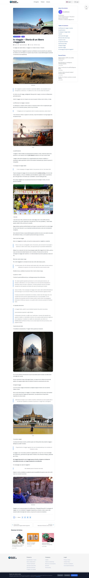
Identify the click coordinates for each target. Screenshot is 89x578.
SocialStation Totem (31, 559)
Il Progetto (36, 2)
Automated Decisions (69, 565)
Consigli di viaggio (62, 45)
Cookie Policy (67, 561)
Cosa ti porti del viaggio (63, 35)
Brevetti (47, 565)
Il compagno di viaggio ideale (64, 32)
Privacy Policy (67, 559)
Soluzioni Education (31, 565)
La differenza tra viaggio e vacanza (65, 28)
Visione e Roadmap (49, 561)
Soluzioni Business (31, 567)
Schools (48, 2)
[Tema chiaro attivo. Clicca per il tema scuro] (86, 6)
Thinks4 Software (31, 563)
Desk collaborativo (31, 561)
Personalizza (67, 575)
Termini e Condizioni (68, 563)
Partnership (48, 567)
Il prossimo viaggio (62, 47)
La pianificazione (61, 30)
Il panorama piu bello (62, 43)
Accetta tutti (74, 575)
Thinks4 (42, 2)
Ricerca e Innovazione (50, 563)
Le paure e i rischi (61, 39)
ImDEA (46, 559)
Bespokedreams (17, 36)
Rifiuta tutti (60, 575)
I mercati (60, 33)
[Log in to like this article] (14, 517)
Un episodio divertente (63, 41)
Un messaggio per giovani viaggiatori (65, 49)
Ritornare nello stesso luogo (64, 37)
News (23, 36)
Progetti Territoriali (31, 569)
